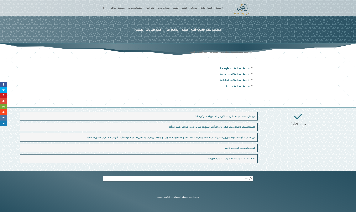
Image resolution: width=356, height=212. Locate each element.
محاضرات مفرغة (135, 8)
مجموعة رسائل (118, 8)
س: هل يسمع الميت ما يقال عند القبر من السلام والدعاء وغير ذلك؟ (225, 116)
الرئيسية (219, 8)
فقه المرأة (149, 8)
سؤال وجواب (164, 8)
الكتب (184, 8)
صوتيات (193, 8)
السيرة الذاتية (206, 8)
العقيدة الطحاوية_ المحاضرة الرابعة (240, 148)
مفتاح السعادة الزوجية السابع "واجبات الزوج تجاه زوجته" (231, 158)
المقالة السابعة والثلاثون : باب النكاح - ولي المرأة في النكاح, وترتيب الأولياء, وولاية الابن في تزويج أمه (212, 127)
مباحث (176, 8)
